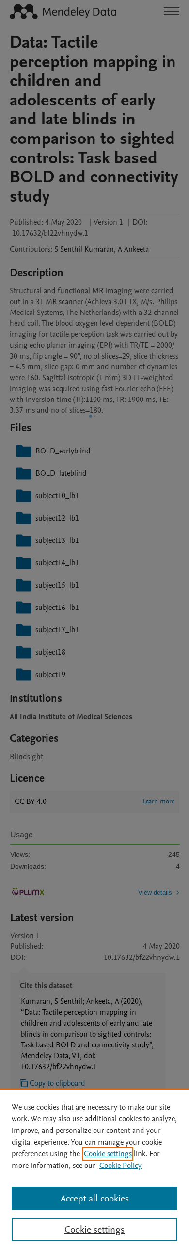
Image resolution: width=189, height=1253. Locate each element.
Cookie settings (108, 1154)
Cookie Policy (120, 1165)
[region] (94, 1171)
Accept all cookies (95, 1198)
